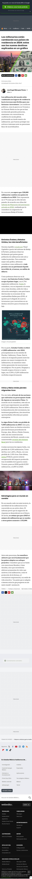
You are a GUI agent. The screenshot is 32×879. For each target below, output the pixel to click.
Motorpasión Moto (22, 839)
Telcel (18, 785)
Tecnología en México (23, 778)
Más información (6, 877)
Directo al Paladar (7, 836)
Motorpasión (20, 836)
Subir (25, 804)
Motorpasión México (22, 869)
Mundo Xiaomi (6, 824)
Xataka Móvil (5, 816)
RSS (26, 746)
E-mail (26, 75)
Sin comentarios (9, 75)
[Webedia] (6, 805)
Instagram (19, 746)
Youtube (16, 746)
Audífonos (16, 28)
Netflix (28, 28)
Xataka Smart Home (7, 821)
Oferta (5, 28)
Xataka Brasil (5, 864)
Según (21, 284)
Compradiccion (6, 852)
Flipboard (22, 75)
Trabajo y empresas (14, 589)
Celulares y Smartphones (6, 774)
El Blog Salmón (21, 848)
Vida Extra (19, 816)
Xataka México (6, 861)
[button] (17, 90)
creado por (19, 247)
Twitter (19, 75)
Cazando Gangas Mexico (7, 769)
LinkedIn (6, 749)
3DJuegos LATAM (21, 861)
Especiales (20, 768)
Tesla (22, 28)
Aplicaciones (20, 773)
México (19, 781)
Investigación (6, 765)
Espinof (19, 827)
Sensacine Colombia (22, 866)
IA (10, 28)
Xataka (4, 814)
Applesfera (5, 819)
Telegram (23, 746)
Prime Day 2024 (6, 778)
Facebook (16, 75)
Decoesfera (5, 850)
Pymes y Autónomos (22, 850)
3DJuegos (19, 814)
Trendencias (5, 848)
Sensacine (19, 825)
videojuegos (5, 785)
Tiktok (10, 749)
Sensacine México (22, 864)
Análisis (19, 765)
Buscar (29, 797)
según (3, 457)
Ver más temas (7, 790)
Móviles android (6, 781)
